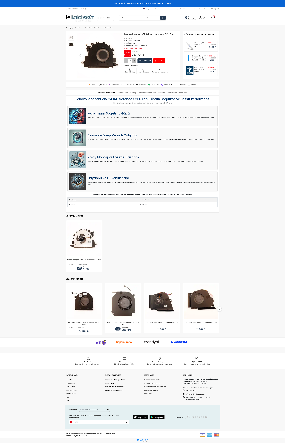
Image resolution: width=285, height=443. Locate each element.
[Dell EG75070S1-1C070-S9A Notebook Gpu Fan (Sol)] (84, 302)
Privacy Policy (70, 383)
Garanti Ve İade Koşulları (113, 390)
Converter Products (151, 390)
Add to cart (146, 61)
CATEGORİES (149, 375)
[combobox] (71, 422)
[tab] (106, 92)
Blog (67, 397)
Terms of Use (70, 387)
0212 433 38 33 (191, 391)
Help (195, 9)
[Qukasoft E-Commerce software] (142, 440)
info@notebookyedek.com (195, 394)
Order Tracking (173, 9)
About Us (69, 380)
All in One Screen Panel (152, 383)
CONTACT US (188, 375)
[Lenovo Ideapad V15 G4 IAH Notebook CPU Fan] (84, 239)
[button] (215, 18)
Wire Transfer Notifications (114, 387)
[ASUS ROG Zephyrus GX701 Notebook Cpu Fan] (201, 302)
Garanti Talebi (71, 394)
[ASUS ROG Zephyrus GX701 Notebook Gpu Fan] (162, 302)
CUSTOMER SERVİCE (113, 375)
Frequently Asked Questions (115, 380)
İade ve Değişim (71, 390)
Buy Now (160, 61)
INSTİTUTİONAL (72, 375)
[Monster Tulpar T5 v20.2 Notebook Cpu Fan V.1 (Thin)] (123, 302)
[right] (219, 309)
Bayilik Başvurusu (186, 9)
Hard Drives (148, 394)
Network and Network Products (155, 387)
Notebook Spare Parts (152, 380)
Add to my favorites (133, 65)
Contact (202, 9)
